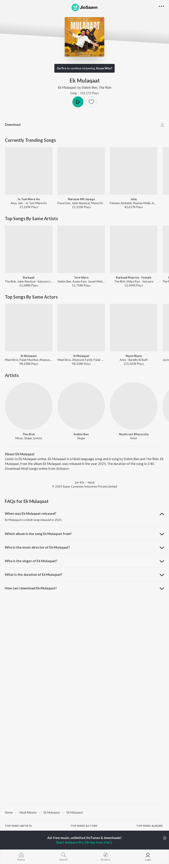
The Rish (105, 87)
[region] (84, 812)
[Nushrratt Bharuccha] (134, 406)
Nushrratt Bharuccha (134, 434)
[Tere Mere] (81, 249)
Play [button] (77, 101)
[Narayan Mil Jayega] (81, 171)
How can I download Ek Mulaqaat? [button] (31, 588)
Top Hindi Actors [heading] (83, 825)
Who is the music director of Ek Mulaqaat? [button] (37, 547)
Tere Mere (81, 277)
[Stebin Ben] (81, 406)
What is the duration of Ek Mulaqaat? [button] (33, 574)
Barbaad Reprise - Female (133, 277)
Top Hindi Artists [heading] (18, 825)
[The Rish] (29, 406)
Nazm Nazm (134, 356)
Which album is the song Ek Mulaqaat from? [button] (38, 534)
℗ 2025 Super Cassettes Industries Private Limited (84, 486)
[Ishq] (134, 171)
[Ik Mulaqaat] (29, 327)
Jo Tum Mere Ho (28, 199)
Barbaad (28, 277)
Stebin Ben (89, 87)
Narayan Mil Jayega (81, 199)
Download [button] (12, 124)
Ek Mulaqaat (67, 87)
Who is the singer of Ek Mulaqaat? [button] (31, 561)
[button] (91, 101)
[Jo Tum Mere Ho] (29, 171)
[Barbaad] (29, 249)
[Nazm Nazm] (134, 327)
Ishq (134, 199)
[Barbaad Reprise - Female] (134, 249)
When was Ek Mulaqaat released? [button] (30, 513)
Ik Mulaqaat (29, 356)
